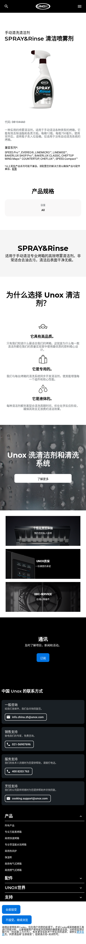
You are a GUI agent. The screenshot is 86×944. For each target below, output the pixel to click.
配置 (14, 169)
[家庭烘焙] (43, 6)
